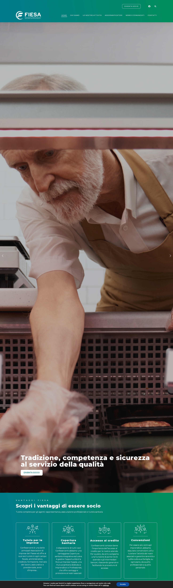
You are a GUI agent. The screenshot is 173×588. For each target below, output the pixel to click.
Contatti (152, 15)
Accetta (123, 584)
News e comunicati (135, 15)
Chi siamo (74, 15)
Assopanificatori (113, 15)
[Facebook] (149, 6)
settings (106, 585)
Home (64, 15)
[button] (155, 6)
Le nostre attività (92, 15)
